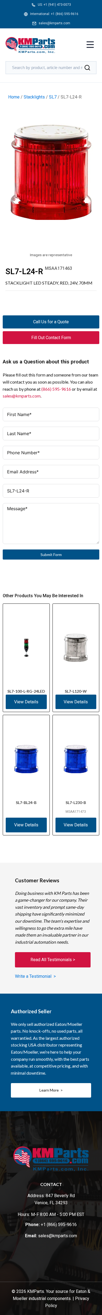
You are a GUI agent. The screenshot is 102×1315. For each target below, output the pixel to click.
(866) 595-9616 (56, 388)
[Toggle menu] (90, 45)
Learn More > (51, 1090)
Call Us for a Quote (51, 321)
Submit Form (51, 554)
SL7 (53, 97)
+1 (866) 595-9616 (64, 14)
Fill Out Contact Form (51, 337)
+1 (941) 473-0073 (57, 5)
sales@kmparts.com (54, 23)
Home (14, 97)
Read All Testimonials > (52, 959)
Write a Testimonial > (35, 976)
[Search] (87, 67)
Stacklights (34, 97)
